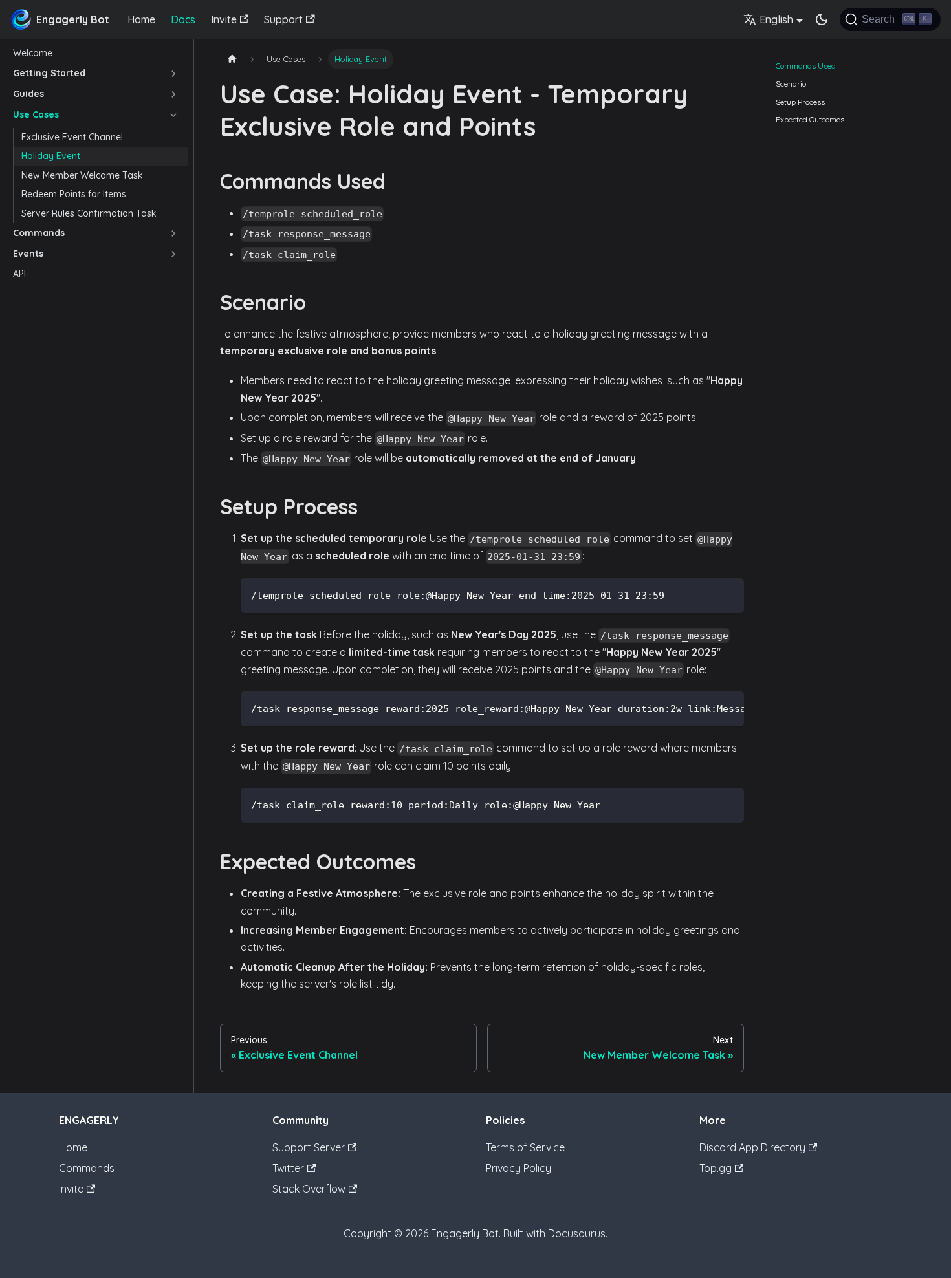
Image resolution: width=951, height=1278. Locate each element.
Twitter (288, 1168)
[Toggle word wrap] (705, 708)
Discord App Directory (752, 1147)
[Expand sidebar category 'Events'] (173, 254)
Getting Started (49, 73)
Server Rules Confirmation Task (89, 213)
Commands (39, 233)
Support (283, 19)
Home (141, 19)
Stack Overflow (308, 1188)
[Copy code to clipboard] (728, 594)
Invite (224, 19)
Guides (28, 94)
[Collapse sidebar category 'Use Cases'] (173, 115)
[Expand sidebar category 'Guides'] (173, 94)
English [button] (776, 19)
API (19, 273)
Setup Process (800, 102)
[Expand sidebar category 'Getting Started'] (173, 73)
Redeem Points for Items (73, 194)
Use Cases (36, 114)
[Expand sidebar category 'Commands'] (173, 233)
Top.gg (715, 1168)
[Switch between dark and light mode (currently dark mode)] (821, 19)
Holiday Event (50, 156)
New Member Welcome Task (82, 175)
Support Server (308, 1147)
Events (28, 253)
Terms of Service (525, 1147)
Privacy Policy (518, 1168)
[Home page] (232, 59)
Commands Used (806, 65)
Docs (183, 19)
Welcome (32, 53)
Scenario (791, 84)
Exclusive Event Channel (72, 137)
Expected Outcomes (810, 119)
